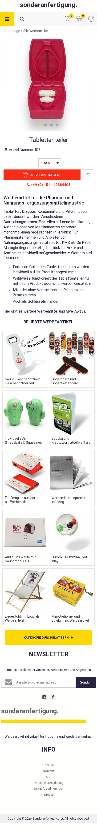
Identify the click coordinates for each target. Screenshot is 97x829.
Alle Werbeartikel (35, 31)
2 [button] (45, 125)
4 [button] (57, 125)
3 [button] (51, 125)
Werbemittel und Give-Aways (61, 311)
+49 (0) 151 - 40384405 (50, 185)
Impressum (48, 794)
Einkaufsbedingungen (49, 788)
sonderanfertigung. (48, 5)
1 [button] (40, 125)
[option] (48, 84)
